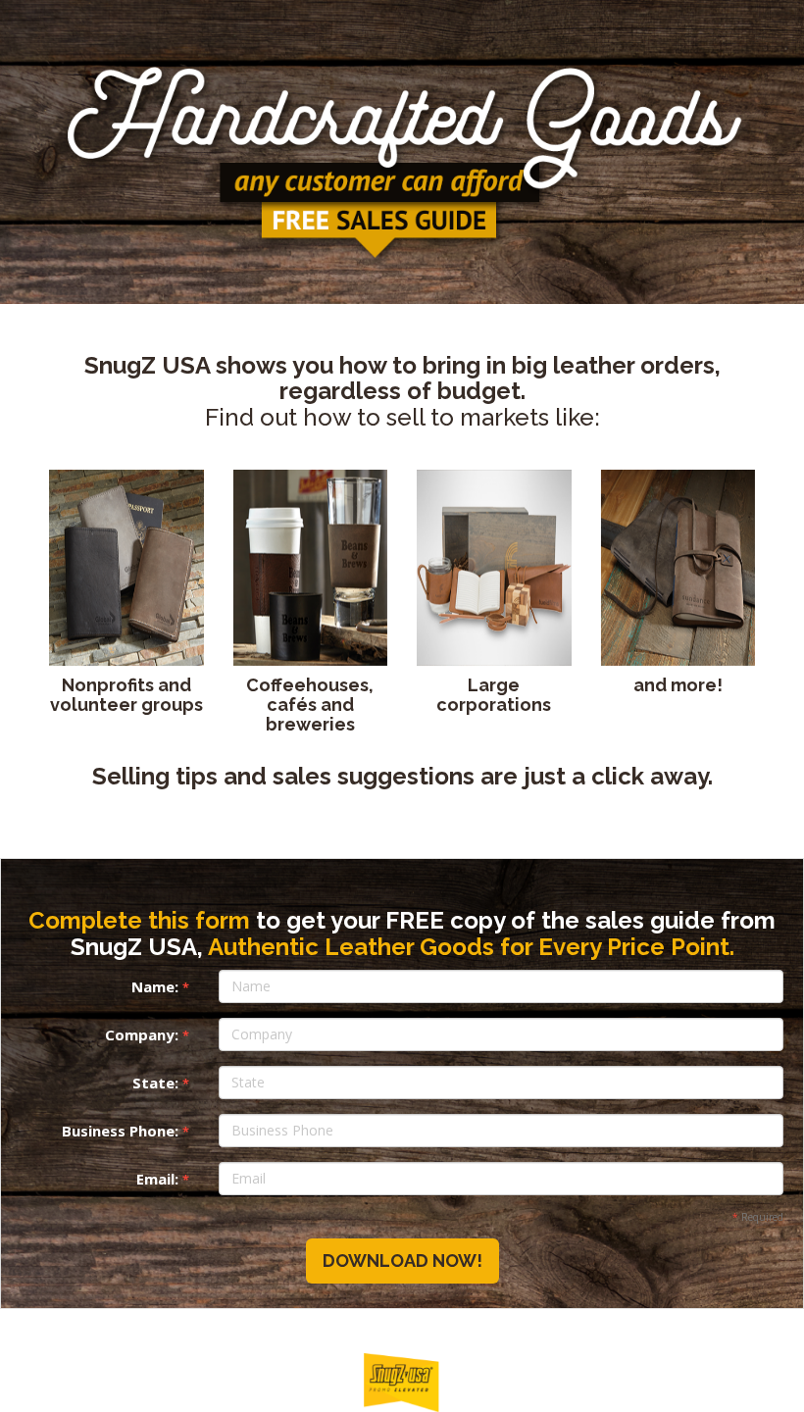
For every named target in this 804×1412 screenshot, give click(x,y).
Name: (160, 986)
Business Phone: (125, 1130)
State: (160, 1082)
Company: (147, 1034)
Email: (162, 1178)
